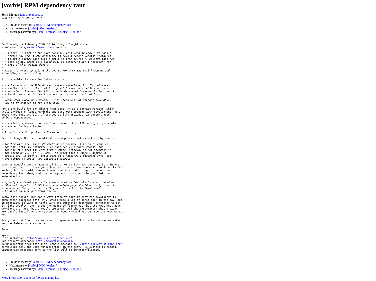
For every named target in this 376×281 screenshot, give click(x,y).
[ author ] (76, 31)
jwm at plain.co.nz (31, 14)
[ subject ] (64, 31)
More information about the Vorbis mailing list (30, 277)
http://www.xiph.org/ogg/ (55, 240)
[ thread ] (51, 31)
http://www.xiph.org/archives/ (49, 238)
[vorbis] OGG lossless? (42, 28)
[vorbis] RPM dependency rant (52, 24)
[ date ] (41, 31)
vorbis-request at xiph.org (100, 243)
